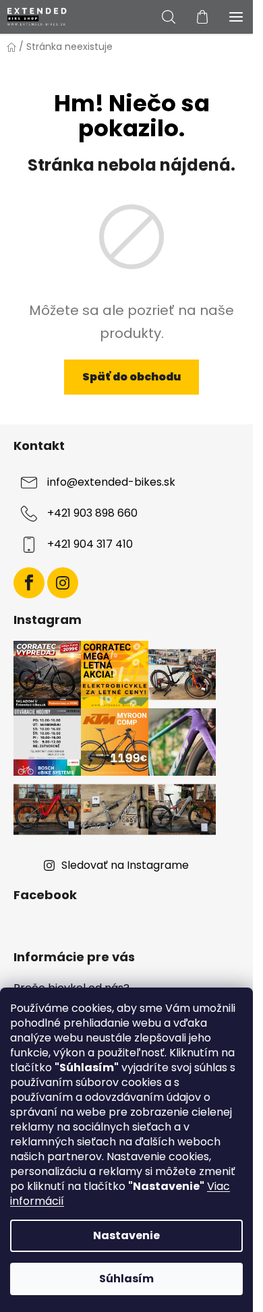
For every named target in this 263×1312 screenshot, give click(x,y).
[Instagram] (62, 582)
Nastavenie (126, 1235)
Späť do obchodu (131, 376)
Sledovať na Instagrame (125, 865)
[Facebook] (29, 582)
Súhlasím (126, 1278)
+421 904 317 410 (90, 544)
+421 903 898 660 (92, 513)
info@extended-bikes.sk (111, 482)
